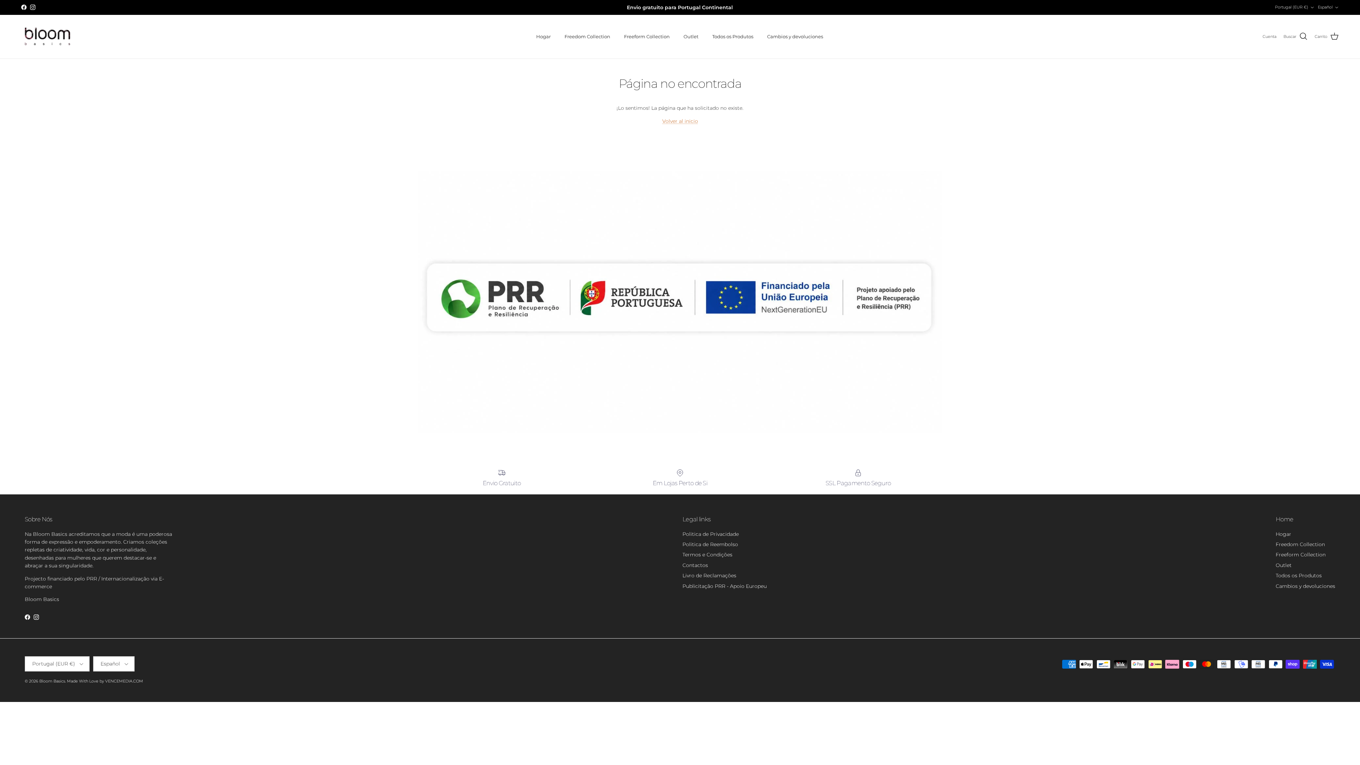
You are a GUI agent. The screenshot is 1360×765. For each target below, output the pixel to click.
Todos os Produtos (732, 36)
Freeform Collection (647, 36)
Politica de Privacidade (710, 534)
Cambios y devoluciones (795, 36)
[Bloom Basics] (47, 36)
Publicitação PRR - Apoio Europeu (724, 586)
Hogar (543, 36)
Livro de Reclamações (709, 575)
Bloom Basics (52, 681)
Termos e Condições (707, 554)
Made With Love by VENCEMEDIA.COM (105, 681)
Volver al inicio (680, 121)
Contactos (695, 565)
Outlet (691, 36)
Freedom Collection (587, 36)
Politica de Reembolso (710, 544)
